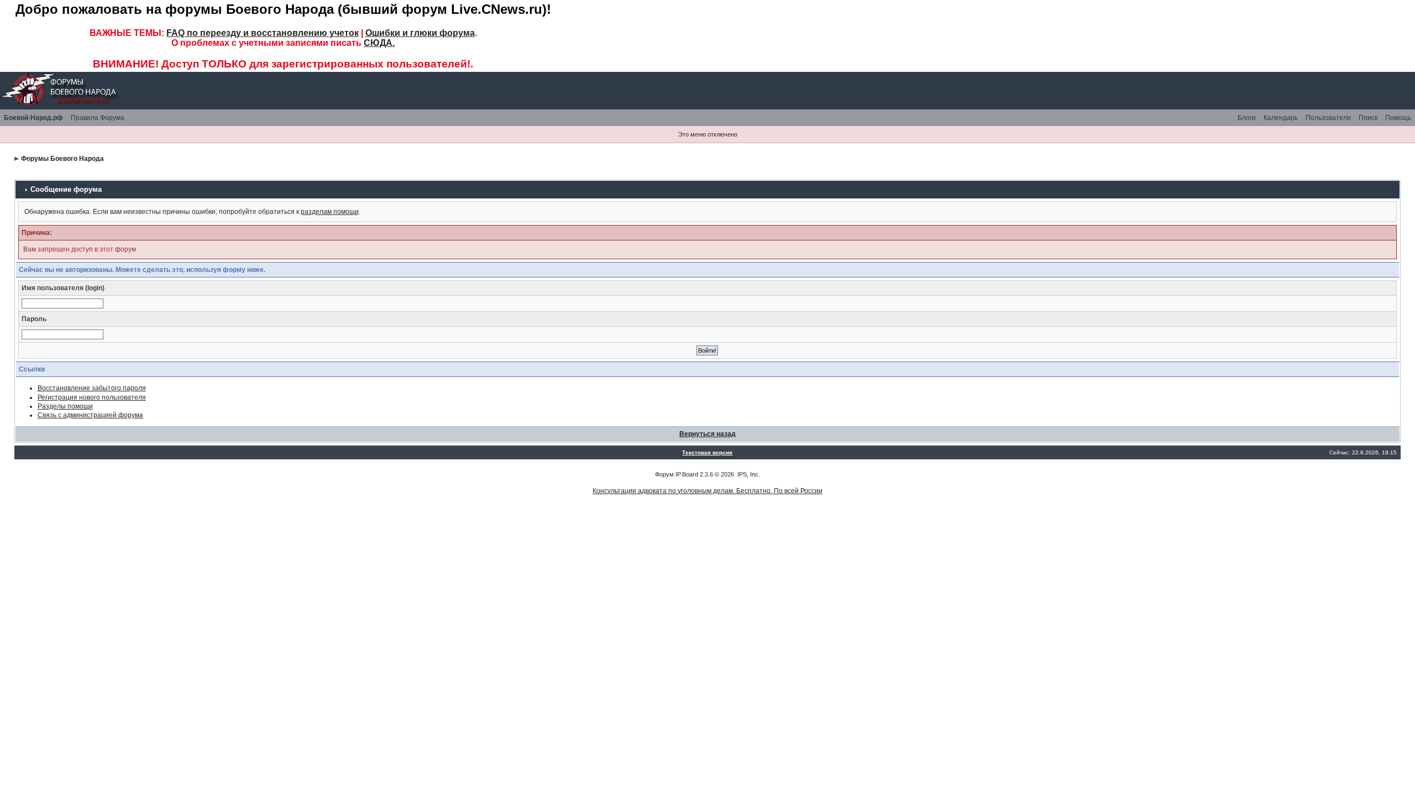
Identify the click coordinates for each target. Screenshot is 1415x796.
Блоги (1247, 118)
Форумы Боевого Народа (62, 159)
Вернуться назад (707, 434)
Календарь (1281, 118)
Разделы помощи (65, 406)
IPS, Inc (747, 474)
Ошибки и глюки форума (420, 33)
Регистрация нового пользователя (92, 397)
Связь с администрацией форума (90, 415)
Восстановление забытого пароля (92, 388)
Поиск (1368, 118)
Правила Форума (97, 118)
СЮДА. (379, 43)
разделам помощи (330, 212)
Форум (664, 474)
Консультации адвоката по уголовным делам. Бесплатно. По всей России (707, 491)
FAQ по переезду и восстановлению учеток (262, 33)
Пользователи (1328, 118)
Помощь (1398, 118)
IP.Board (686, 474)
